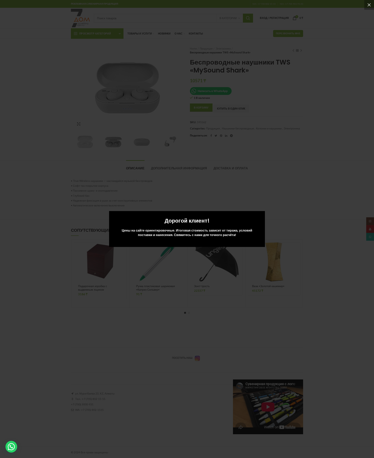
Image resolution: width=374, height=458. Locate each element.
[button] (11, 447)
